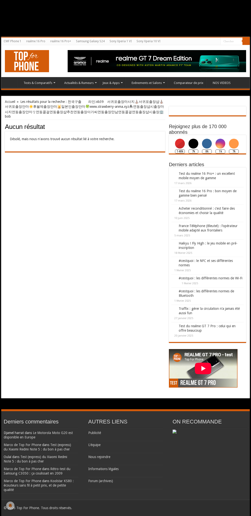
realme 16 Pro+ (60, 41)
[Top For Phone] (27, 60)
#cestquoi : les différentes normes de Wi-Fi (210, 278)
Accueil (10, 82)
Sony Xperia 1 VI (121, 41)
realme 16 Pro (35, 41)
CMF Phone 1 (12, 41)
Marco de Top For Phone (22, 445)
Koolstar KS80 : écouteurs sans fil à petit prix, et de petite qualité (39, 485)
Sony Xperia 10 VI (148, 41)
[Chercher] (246, 41)
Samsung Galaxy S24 (90, 41)
